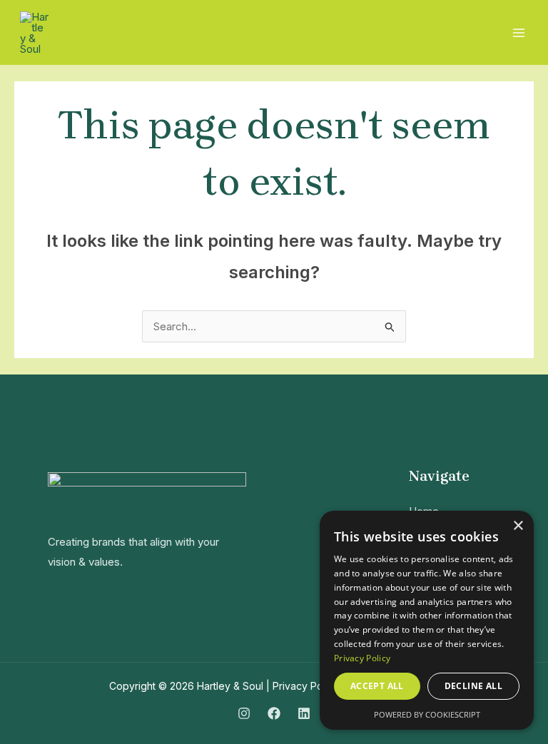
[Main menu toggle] (519, 32)
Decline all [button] (473, 686)
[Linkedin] (304, 713)
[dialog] (427, 620)
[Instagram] (244, 713)
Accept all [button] (377, 686)
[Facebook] (274, 713)
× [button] (517, 526)
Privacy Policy (306, 686)
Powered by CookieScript (427, 714)
